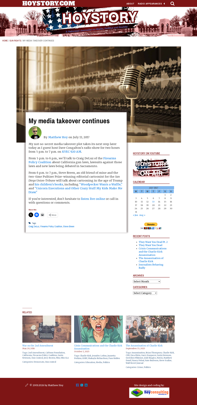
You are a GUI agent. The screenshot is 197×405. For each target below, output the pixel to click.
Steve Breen (68, 226)
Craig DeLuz (34, 226)
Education (90, 362)
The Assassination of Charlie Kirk (144, 345)
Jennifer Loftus (99, 356)
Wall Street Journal (134, 363)
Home (5, 40)
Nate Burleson (151, 360)
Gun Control (37, 358)
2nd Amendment (36, 352)
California (27, 355)
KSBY (84, 358)
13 (153, 201)
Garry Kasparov (148, 355)
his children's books (49, 184)
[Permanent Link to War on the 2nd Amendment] (46, 317)
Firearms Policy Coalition (51, 226)
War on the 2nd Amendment (37, 345)
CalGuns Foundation (55, 352)
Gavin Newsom (164, 355)
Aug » (142, 215)
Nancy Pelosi (138, 360)
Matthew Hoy (58, 137)
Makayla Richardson (98, 358)
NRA (58, 358)
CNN (128, 355)
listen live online (93, 199)
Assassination (138, 352)
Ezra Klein (135, 355)
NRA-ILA (65, 358)
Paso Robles (114, 358)
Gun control (50, 362)
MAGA (160, 358)
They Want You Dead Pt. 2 (153, 242)
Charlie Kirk (85, 356)
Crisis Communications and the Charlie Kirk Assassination (153, 251)
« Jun (135, 215)
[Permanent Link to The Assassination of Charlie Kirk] (150, 317)
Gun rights (15, 40)
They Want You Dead (150, 245)
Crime (140, 367)
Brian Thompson (154, 352)
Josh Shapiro (150, 358)
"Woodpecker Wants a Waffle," (100, 184)
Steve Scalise (165, 360)
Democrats (39, 362)
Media (99, 362)
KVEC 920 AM (71, 151)
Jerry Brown (49, 358)
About (130, 3)
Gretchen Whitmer (134, 358)
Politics (106, 362)
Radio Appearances (150, 3)
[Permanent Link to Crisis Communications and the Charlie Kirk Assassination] (98, 317)
